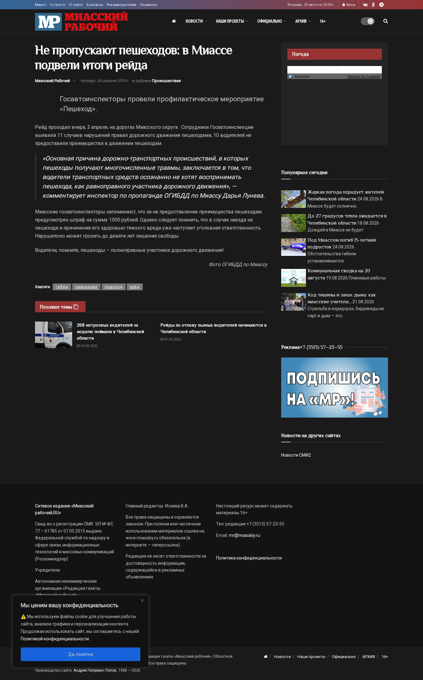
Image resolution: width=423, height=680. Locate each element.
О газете (57, 4)
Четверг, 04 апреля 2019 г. (104, 80)
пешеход (114, 287)
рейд (135, 287)
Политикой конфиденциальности (55, 638)
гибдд (62, 287)
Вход (350, 4)
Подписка (148, 4)
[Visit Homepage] (81, 21)
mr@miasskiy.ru (244, 535)
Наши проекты (230, 21)
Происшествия (166, 80)
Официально (269, 21)
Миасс (40, 4)
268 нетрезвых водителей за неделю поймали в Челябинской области (110, 331)
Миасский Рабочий (52, 80)
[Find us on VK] (365, 5)
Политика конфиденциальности (249, 557)
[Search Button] (385, 21)
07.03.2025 (172, 339)
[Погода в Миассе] (334, 69)
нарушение (86, 287)
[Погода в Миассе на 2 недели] (363, 77)
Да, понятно (80, 654)
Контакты (95, 4)
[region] (80, 631)
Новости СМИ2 (296, 455)
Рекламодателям (121, 4)
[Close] (142, 600)
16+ (323, 21)
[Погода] (299, 76)
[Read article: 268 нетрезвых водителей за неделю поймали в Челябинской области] (53, 335)
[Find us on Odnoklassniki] (373, 5)
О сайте (76, 4)
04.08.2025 (88, 346)
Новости (194, 21)
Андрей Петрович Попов (94, 670)
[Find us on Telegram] (381, 5)
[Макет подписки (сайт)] (334, 387)
